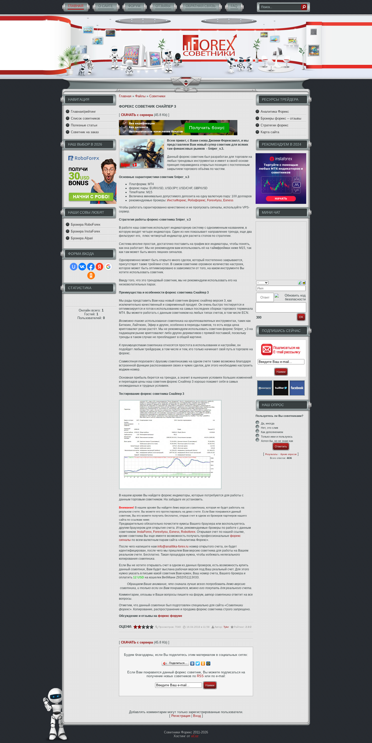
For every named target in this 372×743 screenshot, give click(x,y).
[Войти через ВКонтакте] (82, 266)
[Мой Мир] (208, 663)
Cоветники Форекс (210, 45)
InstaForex (144, 532)
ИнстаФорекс (176, 200)
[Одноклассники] (203, 663)
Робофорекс (196, 200)
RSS (200, 676)
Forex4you (214, 200)
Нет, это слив (269, 427)
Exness (228, 200)
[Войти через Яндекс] (99, 266)
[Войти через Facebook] (91, 266)
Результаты (271, 454)
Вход (197, 716)
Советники (157, 96)
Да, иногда (267, 423)
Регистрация (180, 716)
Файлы (140, 96)
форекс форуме (170, 616)
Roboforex (188, 532)
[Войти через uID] (73, 266)
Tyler (226, 626)
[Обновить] (299, 282)
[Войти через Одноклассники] (91, 275)
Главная (125, 96)
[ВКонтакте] (192, 663)
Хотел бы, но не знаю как (277, 440)
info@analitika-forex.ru (173, 546)
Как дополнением (272, 432)
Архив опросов (288, 454)
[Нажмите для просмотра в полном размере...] (170, 488)
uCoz (195, 736)
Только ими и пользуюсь (277, 436)
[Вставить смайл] (304, 282)
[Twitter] (197, 663)
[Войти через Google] (108, 267)
